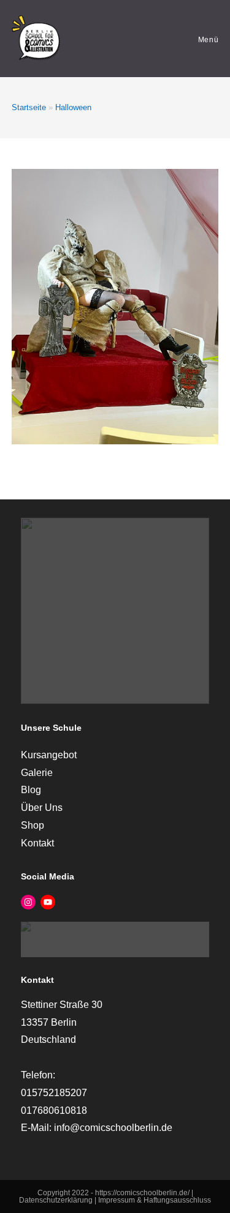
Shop (32, 825)
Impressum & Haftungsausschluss (154, 1200)
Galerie (37, 772)
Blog (31, 790)
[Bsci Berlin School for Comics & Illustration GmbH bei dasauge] (115, 938)
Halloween (73, 107)
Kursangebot (49, 755)
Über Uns (42, 807)
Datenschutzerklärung (56, 1200)
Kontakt (37, 843)
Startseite (29, 107)
